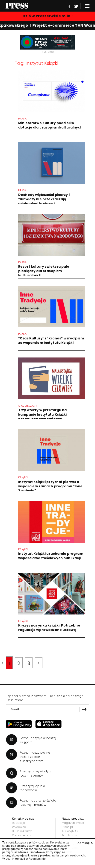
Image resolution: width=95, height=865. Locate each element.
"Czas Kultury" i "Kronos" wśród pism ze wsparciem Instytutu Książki (51, 340)
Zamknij (85, 843)
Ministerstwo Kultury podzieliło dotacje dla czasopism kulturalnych (50, 125)
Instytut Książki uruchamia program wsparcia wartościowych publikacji (50, 555)
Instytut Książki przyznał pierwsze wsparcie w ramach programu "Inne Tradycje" (50, 486)
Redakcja (18, 823)
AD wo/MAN (70, 831)
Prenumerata (21, 835)
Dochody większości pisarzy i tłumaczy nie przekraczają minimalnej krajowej (44, 199)
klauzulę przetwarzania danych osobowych (56, 855)
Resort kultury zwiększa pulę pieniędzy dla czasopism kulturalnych (43, 271)
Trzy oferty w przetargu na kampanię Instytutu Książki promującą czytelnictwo (42, 414)
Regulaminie (37, 858)
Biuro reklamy (22, 831)
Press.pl (67, 827)
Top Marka (69, 835)
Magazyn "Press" (73, 823)
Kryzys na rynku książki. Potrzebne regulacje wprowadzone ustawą (49, 627)
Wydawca (19, 827)
